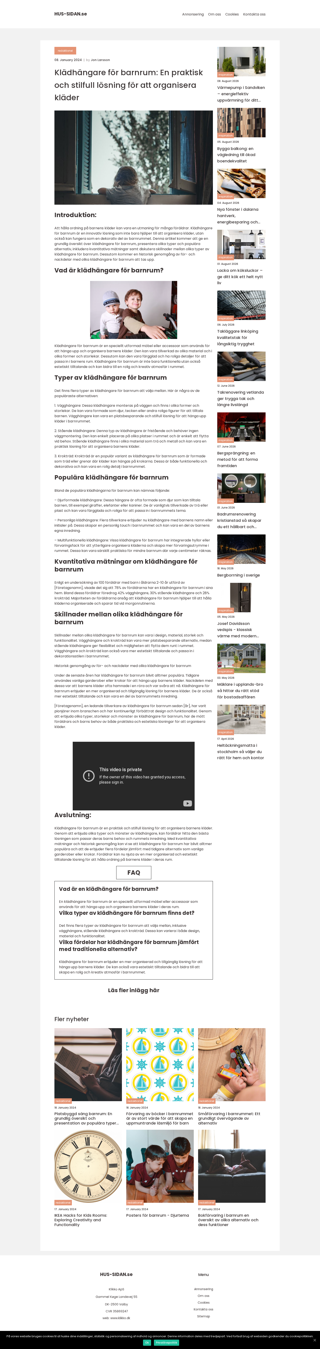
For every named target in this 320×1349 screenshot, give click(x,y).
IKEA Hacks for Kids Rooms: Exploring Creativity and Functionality (80, 1220)
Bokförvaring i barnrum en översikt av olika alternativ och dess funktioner (228, 1220)
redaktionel (65, 51)
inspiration (226, 75)
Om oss (214, 14)
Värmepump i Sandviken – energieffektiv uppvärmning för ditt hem (241, 94)
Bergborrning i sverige (238, 575)
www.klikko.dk (120, 1318)
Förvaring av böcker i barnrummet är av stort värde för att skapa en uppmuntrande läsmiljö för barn (159, 1118)
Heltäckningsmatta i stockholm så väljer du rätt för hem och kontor (240, 752)
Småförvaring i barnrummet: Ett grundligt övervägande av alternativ (229, 1118)
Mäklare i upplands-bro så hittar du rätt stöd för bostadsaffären (240, 691)
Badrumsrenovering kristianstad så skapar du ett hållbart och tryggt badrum (239, 520)
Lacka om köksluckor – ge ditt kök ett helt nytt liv (240, 277)
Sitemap (203, 1316)
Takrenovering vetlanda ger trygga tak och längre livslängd (240, 399)
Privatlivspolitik (166, 1342)
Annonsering (193, 14)
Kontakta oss (254, 14)
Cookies (232, 14)
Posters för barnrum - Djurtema (157, 1215)
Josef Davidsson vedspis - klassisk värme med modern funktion (236, 630)
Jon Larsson (100, 59)
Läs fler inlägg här (133, 990)
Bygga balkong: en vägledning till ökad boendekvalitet (236, 155)
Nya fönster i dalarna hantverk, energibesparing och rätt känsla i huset (237, 216)
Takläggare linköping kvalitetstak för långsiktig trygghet (237, 338)
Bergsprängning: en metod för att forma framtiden (237, 460)
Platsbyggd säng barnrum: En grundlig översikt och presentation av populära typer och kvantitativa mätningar (85, 1118)
